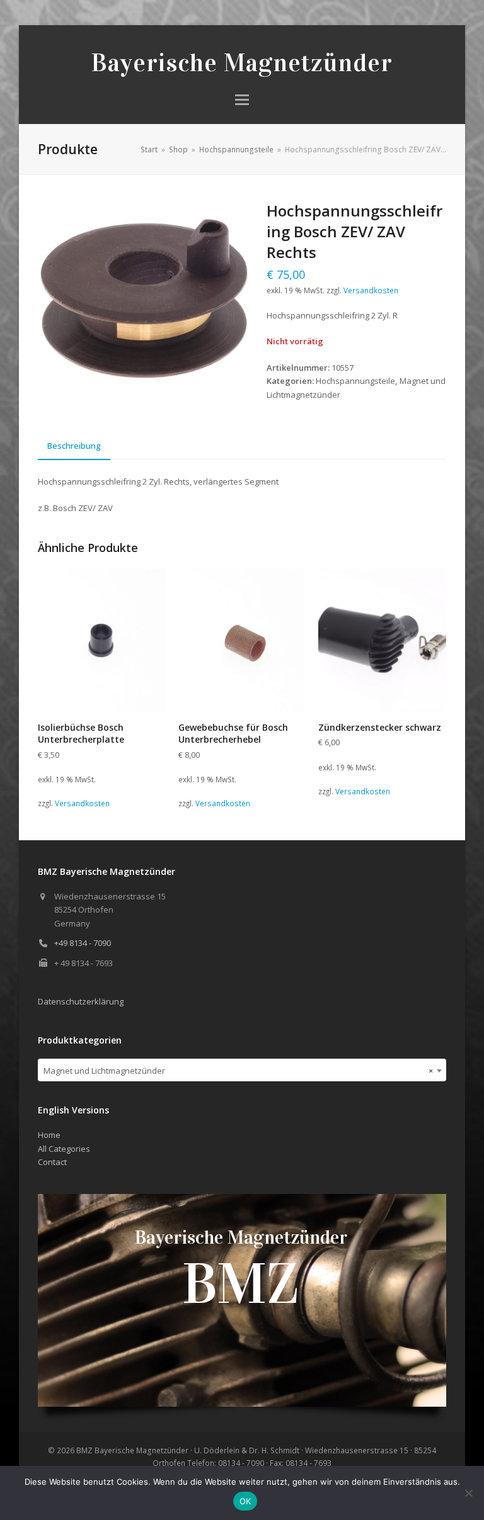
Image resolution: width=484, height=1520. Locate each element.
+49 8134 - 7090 (82, 943)
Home (49, 1134)
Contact (52, 1162)
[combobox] (242, 1070)
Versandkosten (370, 290)
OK (245, 1501)
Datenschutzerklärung (81, 1001)
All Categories (64, 1148)
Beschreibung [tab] (74, 445)
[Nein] (468, 1493)
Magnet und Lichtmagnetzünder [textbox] (238, 1070)
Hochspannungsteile (355, 380)
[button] (242, 99)
